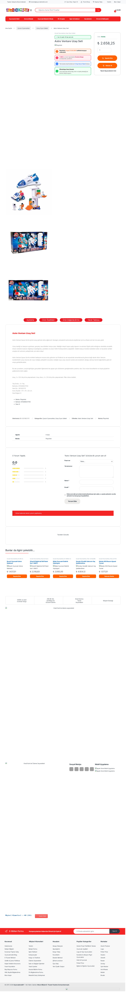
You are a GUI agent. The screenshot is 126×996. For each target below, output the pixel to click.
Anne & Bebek (28, 19)
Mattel (103, 972)
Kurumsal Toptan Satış (12, 952)
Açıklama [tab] (30, 320)
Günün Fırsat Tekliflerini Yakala (86, 946)
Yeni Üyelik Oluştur (58, 966)
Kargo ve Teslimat (34, 957)
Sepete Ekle (109, 58)
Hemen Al (108, 65)
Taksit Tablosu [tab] (93, 320)
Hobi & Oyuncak (82, 960)
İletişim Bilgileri (9, 949)
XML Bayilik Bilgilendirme (12, 972)
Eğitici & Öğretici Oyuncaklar (86, 966)
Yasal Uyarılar (33, 966)
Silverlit (103, 957)
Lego (102, 949)
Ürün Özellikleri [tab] (48, 320)
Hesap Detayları (58, 946)
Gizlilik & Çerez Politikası (12, 960)
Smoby (103, 963)
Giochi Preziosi (105, 946)
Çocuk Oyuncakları (24, 28)
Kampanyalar (33, 955)
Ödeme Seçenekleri (35, 960)
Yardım (109, 2)
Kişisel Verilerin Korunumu (12, 963)
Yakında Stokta (109, 576)
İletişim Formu (33, 949)
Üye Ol (114, 931)
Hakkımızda (8, 946)
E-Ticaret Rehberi (10, 957)
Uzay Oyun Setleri (42, 28)
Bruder (103, 975)
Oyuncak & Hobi (14, 19)
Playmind (106, 418)
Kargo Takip (56, 952)
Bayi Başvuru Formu (11, 969)
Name (66, 480)
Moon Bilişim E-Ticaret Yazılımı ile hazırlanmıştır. (53, 985)
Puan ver (67, 460)
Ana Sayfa (8, 28)
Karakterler (88, 19)
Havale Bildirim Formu (35, 969)
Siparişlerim (56, 949)
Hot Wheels (104, 969)
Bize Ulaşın (117, 2)
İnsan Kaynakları (10, 966)
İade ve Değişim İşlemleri (36, 963)
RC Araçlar (61, 19)
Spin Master (104, 966)
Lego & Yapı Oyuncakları (84, 952)
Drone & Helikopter (102, 19)
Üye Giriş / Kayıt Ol (72, 2)
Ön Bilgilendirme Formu (36, 972)
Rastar (103, 960)
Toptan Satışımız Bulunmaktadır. (16, 2)
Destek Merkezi (58, 957)
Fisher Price (80, 963)
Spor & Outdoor (74, 19)
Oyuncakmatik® (19, 985)
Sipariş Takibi (42, 916)
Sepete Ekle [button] (17, 576)
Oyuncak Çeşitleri (82, 949)
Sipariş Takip (98, 2)
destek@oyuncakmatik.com (39, 2)
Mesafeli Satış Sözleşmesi (37, 975)
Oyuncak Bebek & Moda (45, 19)
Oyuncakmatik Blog (11, 955)
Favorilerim (56, 955)
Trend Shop (86, 2)
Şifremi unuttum (58, 960)
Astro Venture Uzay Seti (85, 418)
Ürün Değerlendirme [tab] (71, 320)
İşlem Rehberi (33, 952)
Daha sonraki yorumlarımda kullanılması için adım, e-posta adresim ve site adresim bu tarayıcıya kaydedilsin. (91, 495)
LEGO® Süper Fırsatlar (109, 24)
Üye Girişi (56, 963)
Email (66, 487)
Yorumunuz (68, 466)
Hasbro (103, 955)
